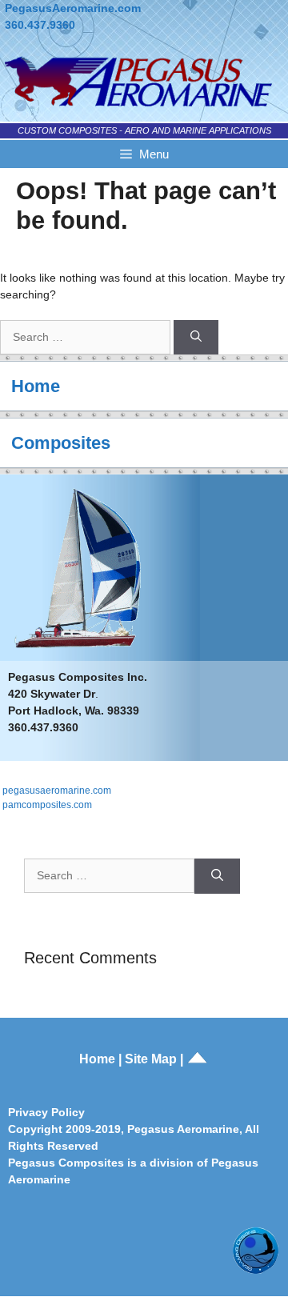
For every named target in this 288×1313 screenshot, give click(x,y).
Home (35, 386)
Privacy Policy (46, 1112)
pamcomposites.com (47, 805)
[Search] (196, 337)
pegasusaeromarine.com (56, 790)
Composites (60, 443)
